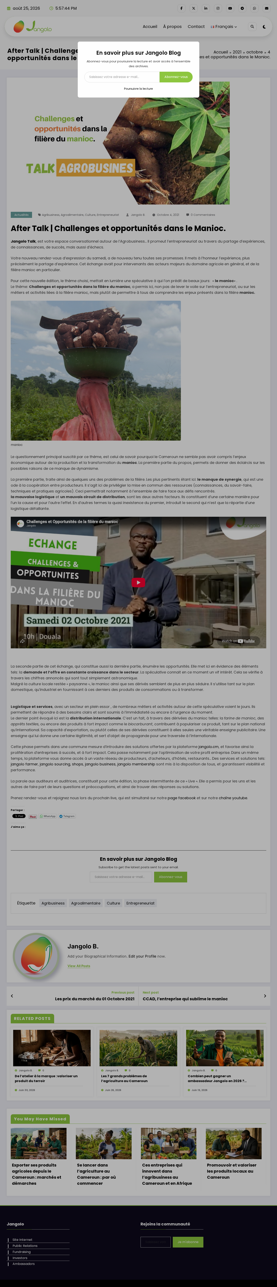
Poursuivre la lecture (138, 89)
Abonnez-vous (176, 77)
